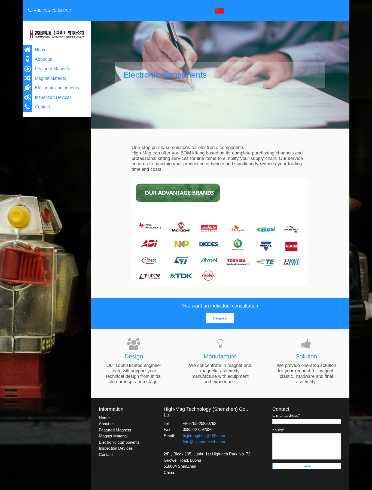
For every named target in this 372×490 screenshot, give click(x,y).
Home (41, 49)
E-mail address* (286, 415)
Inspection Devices (53, 97)
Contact (42, 107)
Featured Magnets (52, 68)
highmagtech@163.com (204, 435)
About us (43, 59)
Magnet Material (50, 78)
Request (220, 318)
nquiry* (278, 430)
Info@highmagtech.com (204, 441)
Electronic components (57, 88)
